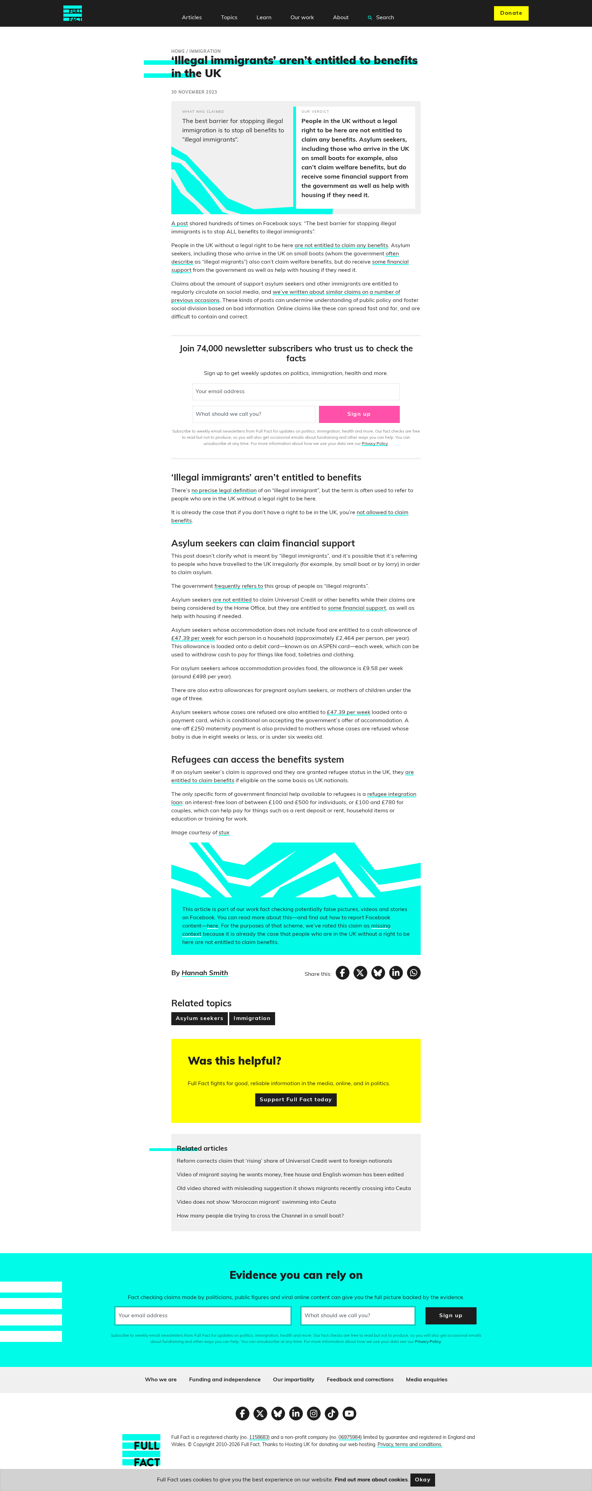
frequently (227, 586)
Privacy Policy (375, 444)
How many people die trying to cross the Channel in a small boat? (260, 1216)
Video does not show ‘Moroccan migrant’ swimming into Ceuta (256, 1202)
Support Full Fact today (296, 1100)
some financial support (357, 608)
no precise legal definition (224, 491)
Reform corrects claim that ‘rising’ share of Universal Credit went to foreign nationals (284, 1161)
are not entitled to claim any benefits (341, 245)
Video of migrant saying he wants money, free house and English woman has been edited (290, 1175)
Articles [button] (192, 18)
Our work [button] (302, 18)
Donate (511, 13)
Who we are (161, 1380)
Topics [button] (229, 18)
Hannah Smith (205, 973)
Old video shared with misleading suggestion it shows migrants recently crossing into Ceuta (294, 1188)
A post (179, 224)
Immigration (252, 1018)
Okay (423, 1480)
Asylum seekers (199, 1018)
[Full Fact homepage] (72, 13)
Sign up (359, 414)
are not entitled (232, 600)
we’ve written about (298, 292)
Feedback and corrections (360, 1380)
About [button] (341, 18)
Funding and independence (225, 1380)
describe (182, 262)
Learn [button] (264, 18)
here (212, 926)
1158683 (258, 1437)
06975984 (349, 1437)
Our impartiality (293, 1380)
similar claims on (347, 292)
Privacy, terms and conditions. (410, 1444)
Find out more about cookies (371, 1480)
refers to (252, 586)
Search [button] (384, 18)
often (392, 254)
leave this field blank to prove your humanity (29, 1261)
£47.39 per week (193, 638)
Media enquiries (426, 1380)
